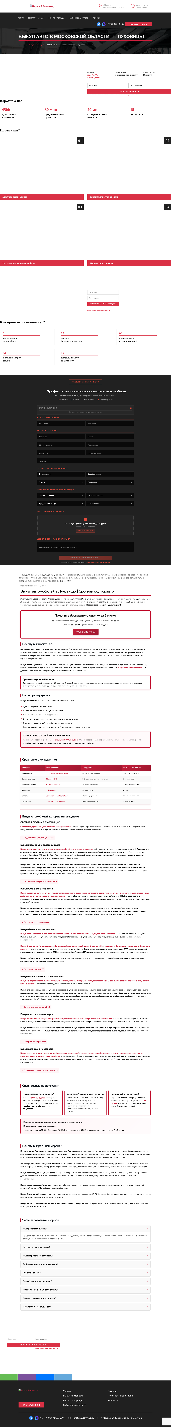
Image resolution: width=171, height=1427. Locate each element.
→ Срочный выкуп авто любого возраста (40, 1070)
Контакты (113, 1400)
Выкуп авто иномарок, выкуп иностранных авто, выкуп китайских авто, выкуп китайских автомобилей (66, 1019)
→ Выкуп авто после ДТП (33, 969)
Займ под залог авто (79, 18)
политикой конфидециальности (127, 95)
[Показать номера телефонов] (124, 24)
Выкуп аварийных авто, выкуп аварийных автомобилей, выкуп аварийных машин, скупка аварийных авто (67, 934)
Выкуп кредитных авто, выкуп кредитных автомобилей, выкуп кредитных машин (56, 849)
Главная (23, 586)
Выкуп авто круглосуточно (130, 668)
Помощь (96, 18)
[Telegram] (99, 24)
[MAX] (104, 24)
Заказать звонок (138, 24)
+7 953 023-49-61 (115, 24)
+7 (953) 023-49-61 (85, 632)
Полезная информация (120, 1395)
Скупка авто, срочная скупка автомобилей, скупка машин (46, 827)
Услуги (21, 18)
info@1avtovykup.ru (83, 1418)
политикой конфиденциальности (98, 562)
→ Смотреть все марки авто (34, 1042)
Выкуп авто (32, 586)
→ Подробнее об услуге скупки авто (38, 838)
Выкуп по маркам (36, 18)
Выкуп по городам (56, 18)
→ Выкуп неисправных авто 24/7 (36, 1007)
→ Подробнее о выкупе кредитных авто (39, 881)
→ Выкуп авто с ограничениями (35, 922)
